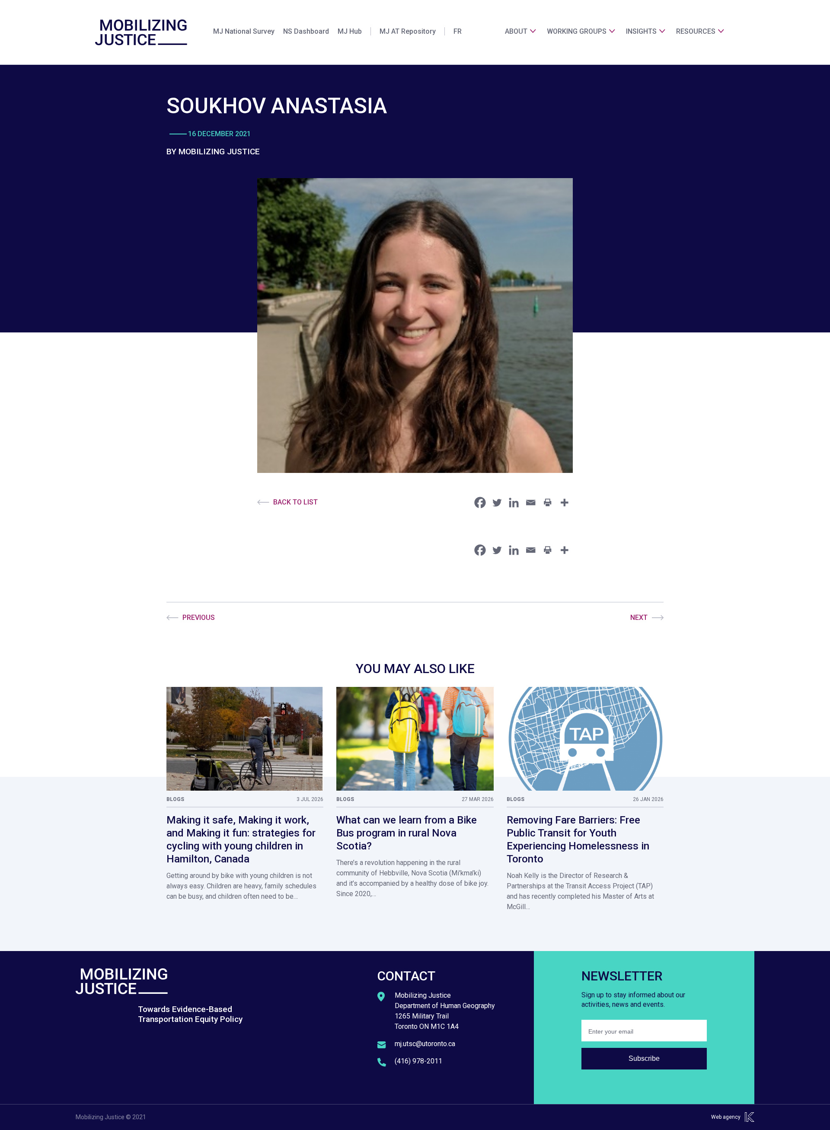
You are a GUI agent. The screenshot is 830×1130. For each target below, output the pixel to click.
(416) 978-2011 (418, 1061)
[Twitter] (496, 502)
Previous (198, 617)
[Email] (530, 502)
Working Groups (577, 31)
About (516, 31)
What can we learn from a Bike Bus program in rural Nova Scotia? (406, 833)
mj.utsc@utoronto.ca (425, 1044)
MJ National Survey (244, 31)
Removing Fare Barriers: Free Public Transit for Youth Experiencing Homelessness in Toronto (578, 839)
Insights (641, 31)
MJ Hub (350, 31)
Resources (695, 31)
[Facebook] (480, 502)
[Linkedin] (513, 502)
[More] (564, 502)
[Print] (547, 502)
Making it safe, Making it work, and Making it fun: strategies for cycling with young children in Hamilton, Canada (241, 839)
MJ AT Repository (408, 31)
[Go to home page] (141, 32)
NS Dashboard (306, 31)
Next (639, 617)
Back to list (295, 502)
